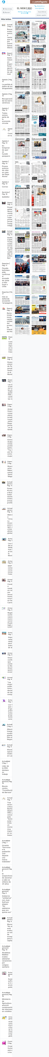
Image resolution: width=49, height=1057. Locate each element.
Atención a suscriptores (39, 7)
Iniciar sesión (41, 15)
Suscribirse (42, 12)
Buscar (7, 12)
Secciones (8, 9)
